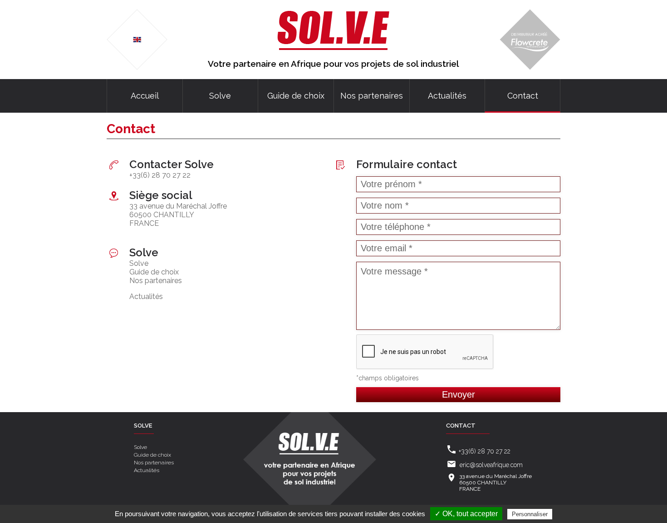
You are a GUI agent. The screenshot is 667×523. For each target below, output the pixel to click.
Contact (522, 95)
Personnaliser (530, 514)
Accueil (145, 95)
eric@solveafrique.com (491, 464)
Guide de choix (295, 95)
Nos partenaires (371, 95)
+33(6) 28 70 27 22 (160, 175)
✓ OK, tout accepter (466, 514)
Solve (220, 95)
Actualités (447, 95)
